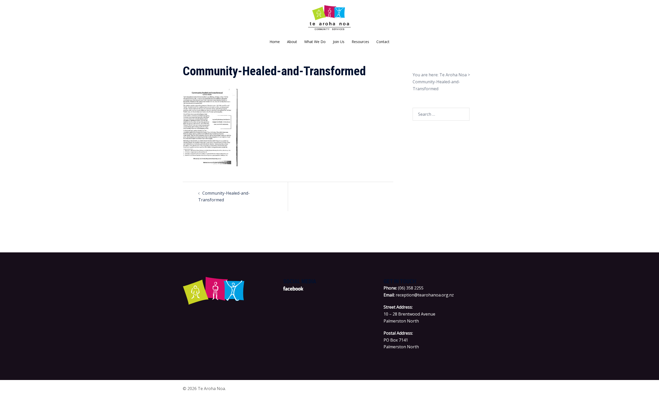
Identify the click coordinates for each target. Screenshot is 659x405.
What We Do (315, 41)
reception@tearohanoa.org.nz (425, 295)
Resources (360, 41)
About (292, 41)
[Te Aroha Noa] (329, 19)
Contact (382, 41)
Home (275, 41)
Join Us (338, 41)
